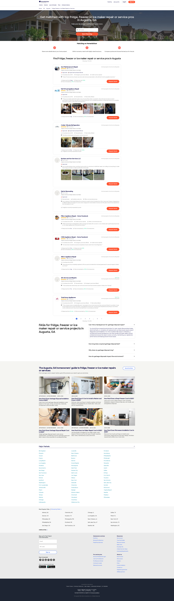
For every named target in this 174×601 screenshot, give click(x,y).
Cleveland (74, 497)
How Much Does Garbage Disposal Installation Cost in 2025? (54, 399)
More (59, 5)
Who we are (120, 558)
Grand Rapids (75, 463)
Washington (42, 482)
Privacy (79, 590)
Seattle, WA (91, 525)
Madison (106, 495)
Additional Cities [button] (42, 529)
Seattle (106, 492)
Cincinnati (74, 495)
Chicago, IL (91, 512)
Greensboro (74, 487)
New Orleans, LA (92, 519)
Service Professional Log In (99, 556)
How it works (120, 556)
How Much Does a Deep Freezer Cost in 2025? (119, 398)
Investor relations (121, 565)
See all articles (129, 368)
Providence (107, 460)
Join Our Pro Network (98, 558)
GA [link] (44, 8)
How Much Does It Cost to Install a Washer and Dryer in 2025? (87, 399)
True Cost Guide (121, 540)
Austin (105, 468)
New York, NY (114, 519)
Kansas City (74, 470)
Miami (40, 490)
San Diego (42, 470)
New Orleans (75, 453)
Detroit (73, 460)
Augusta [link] (48, 8)
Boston (73, 458)
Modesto (41, 465)
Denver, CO (45, 516)
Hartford (41, 480)
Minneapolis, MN (69, 519)
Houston (106, 477)
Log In (124, 2)
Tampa (41, 495)
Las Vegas (74, 475)
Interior (41, 5)
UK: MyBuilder (105, 586)
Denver (41, 477)
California (83, 590)
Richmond (106, 487)
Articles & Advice (66, 5)
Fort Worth (107, 475)
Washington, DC (115, 525)
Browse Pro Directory (98, 540)
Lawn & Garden (53, 5)
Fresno (41, 458)
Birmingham (42, 451)
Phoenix (41, 453)
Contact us (119, 567)
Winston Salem (75, 492)
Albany (73, 477)
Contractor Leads (97, 563)
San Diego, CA (46, 525)
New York (74, 480)
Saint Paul (74, 468)
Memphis (106, 463)
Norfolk (106, 485)
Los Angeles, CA (92, 516)
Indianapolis (42, 502)
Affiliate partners (121, 571)
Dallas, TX (113, 512)
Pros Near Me (120, 546)
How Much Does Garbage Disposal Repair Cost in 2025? (54, 431)
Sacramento (42, 468)
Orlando (41, 492)
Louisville (73, 451)
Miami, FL (113, 516)
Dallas (105, 470)
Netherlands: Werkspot (96, 586)
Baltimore (74, 456)
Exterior (46, 5)
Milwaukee (107, 497)
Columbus (74, 499)
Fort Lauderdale (43, 485)
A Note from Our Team (122, 549)
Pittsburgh (107, 458)
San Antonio (107, 480)
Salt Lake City (107, 482)
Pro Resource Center (98, 561)
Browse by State (55, 509)
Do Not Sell (88, 590)
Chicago (41, 499)
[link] (87, 68)
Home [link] (40, 8)
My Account (120, 538)
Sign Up (132, 2)
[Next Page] (101, 319)
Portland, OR (68, 522)
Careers (119, 561)
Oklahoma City (75, 502)
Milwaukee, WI (46, 519)
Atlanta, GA (45, 512)
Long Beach (42, 460)
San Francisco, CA (70, 525)
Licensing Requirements (122, 551)
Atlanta (41, 497)
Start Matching (87, 34)
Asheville (73, 482)
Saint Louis (74, 473)
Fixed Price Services (98, 542)
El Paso (106, 473)
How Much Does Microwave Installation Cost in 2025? (119, 431)
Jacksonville (42, 487)
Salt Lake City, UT (92, 522)
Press (118, 563)
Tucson (41, 456)
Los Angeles (42, 463)
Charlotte (74, 485)
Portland (106, 451)
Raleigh (73, 490)
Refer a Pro (119, 544)
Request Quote (113, 81)
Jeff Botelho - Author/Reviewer (47, 396)
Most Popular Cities (44, 509)
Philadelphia (107, 456)
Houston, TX (68, 516)
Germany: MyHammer (78, 586)
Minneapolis (74, 465)
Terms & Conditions (95, 592)
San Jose (41, 475)
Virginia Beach (108, 490)
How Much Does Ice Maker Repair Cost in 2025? (87, 430)
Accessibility (93, 590)
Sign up (48, 552)
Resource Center (121, 542)
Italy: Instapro (87, 586)
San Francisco (43, 473)
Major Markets (44, 446)
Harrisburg (107, 453)
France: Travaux (69, 586)
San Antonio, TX (115, 522)
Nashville (106, 465)
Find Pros (95, 538)
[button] (66, 108)
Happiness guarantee (122, 569)
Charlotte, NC (69, 512)
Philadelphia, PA (46, 522)
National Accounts (97, 565)
